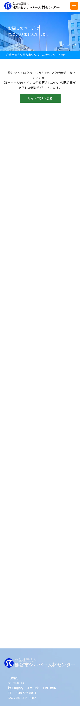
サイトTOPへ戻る (40, 98)
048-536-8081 (26, 692)
